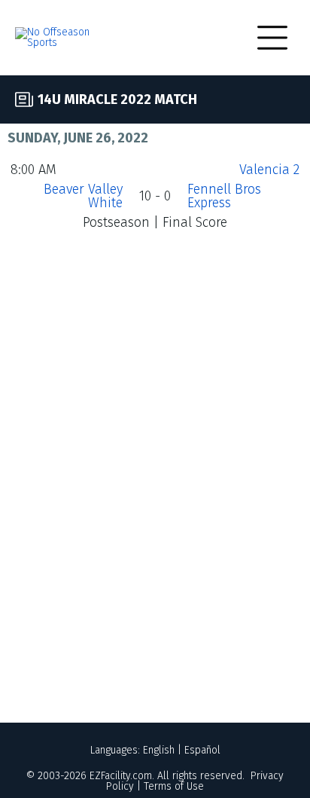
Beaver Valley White (83, 196)
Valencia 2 (269, 169)
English (159, 750)
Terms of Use (174, 786)
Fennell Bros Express (224, 196)
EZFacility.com (121, 775)
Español (202, 750)
